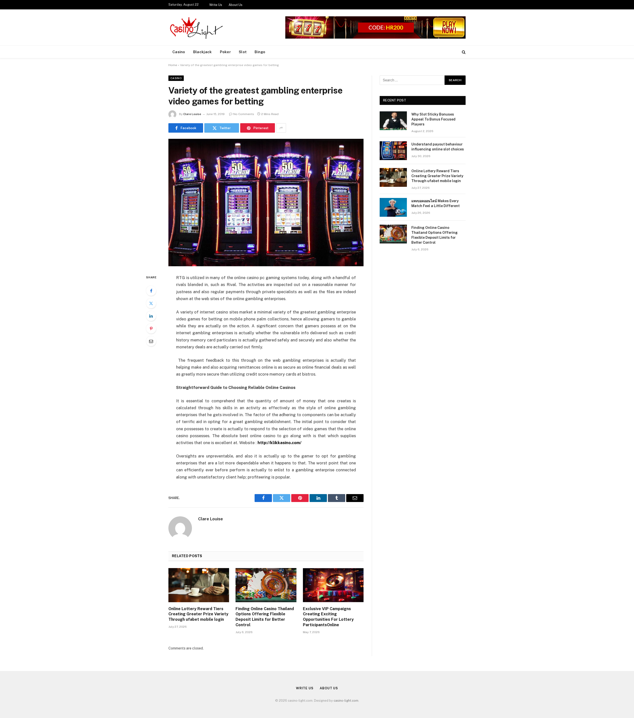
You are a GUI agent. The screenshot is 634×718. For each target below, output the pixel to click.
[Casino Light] (195, 27)
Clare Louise (192, 114)
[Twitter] (151, 303)
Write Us (215, 5)
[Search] (463, 52)
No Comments (243, 114)
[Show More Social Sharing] (281, 128)
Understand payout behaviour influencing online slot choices (437, 146)
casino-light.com (346, 700)
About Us (235, 5)
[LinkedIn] (151, 316)
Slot (243, 52)
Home (172, 65)
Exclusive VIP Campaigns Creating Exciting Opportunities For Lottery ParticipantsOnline (328, 616)
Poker (225, 52)
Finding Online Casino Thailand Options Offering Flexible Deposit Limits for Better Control (265, 616)
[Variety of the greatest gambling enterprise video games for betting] (266, 202)
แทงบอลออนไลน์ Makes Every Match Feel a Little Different (435, 203)
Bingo (260, 52)
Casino (178, 52)
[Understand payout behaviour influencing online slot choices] (393, 150)
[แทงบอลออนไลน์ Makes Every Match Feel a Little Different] (393, 207)
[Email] (151, 341)
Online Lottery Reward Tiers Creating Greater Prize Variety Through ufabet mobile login (198, 614)
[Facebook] (151, 291)
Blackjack (202, 52)
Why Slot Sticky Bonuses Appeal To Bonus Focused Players (433, 119)
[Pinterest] (151, 329)
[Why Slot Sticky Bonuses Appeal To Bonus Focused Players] (393, 120)
